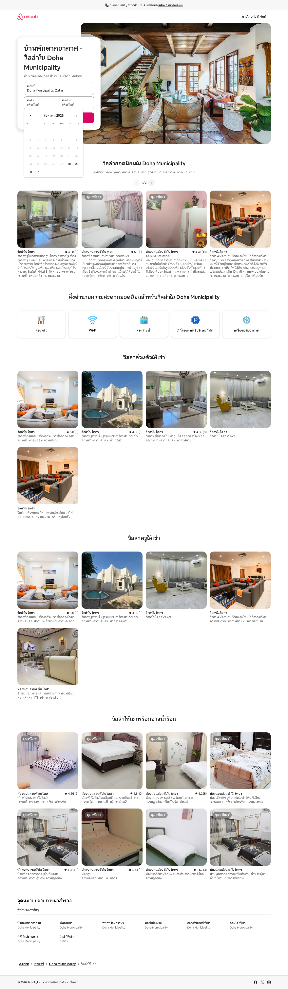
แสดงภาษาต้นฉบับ (170, 5)
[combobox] (59, 90)
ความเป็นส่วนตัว (55, 982)
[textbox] (41, 105)
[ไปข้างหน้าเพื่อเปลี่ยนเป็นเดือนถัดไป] (76, 115)
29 (76, 164)
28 (69, 164)
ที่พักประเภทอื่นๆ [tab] (28, 910)
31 (38, 172)
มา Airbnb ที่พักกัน (255, 16)
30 (30, 172)
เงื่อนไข (73, 982)
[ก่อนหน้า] (137, 182)
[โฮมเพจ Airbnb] (27, 16)
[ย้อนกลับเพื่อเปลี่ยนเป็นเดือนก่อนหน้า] (31, 115)
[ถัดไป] (151, 182)
